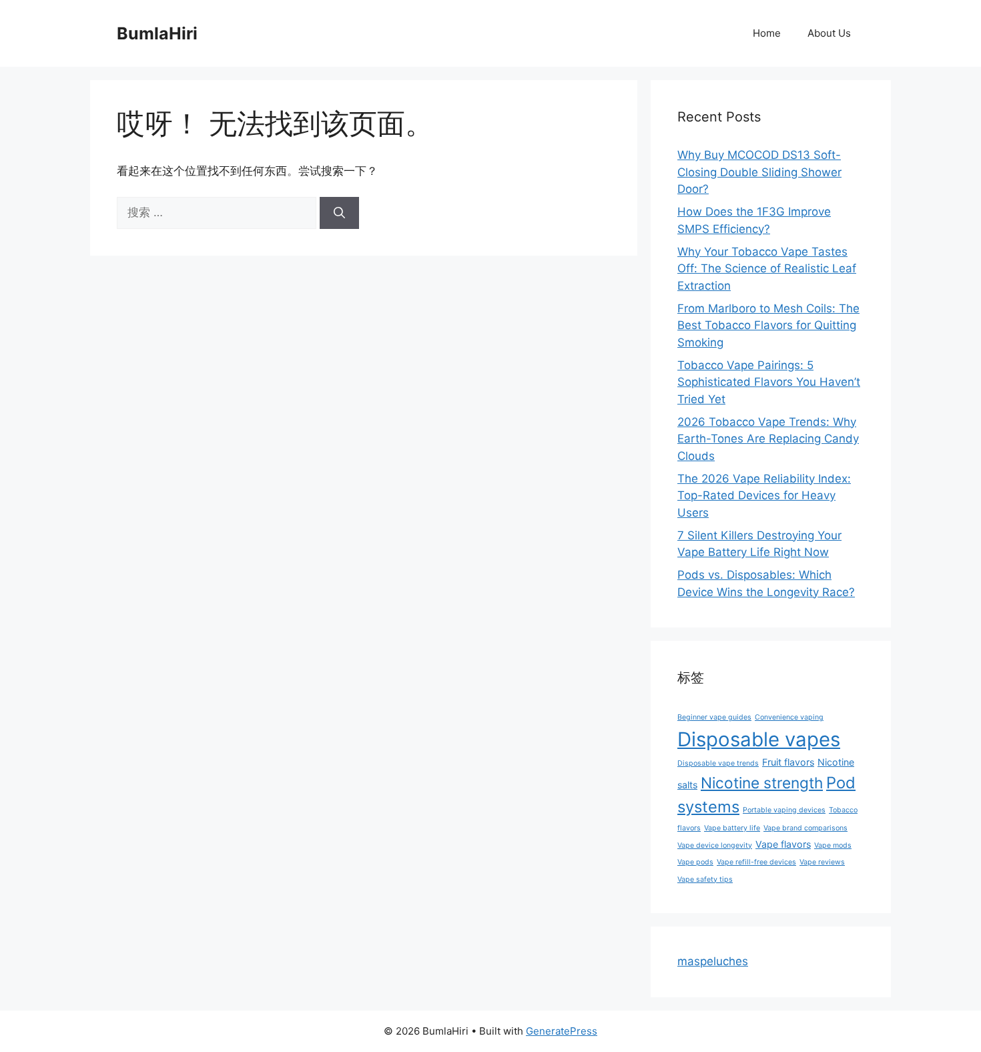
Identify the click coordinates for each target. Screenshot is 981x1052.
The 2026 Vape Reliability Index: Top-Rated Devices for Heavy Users (764, 495)
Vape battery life (732, 828)
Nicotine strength (762, 783)
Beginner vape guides (714, 717)
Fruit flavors (788, 762)
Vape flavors (783, 844)
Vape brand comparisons (805, 828)
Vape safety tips (705, 879)
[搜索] (339, 213)
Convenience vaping (789, 717)
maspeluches (712, 961)
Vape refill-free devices (756, 862)
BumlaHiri (157, 33)
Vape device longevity (714, 845)
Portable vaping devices (784, 810)
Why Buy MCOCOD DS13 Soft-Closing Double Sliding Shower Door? (759, 172)
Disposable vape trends (718, 763)
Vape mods (833, 845)
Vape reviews (822, 862)
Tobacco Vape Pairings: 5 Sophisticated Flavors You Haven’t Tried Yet (768, 382)
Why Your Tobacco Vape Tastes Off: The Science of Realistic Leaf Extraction (766, 268)
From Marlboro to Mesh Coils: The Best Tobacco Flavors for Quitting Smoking (768, 325)
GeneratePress (561, 1031)
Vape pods (695, 862)
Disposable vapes (758, 739)
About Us (829, 33)
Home (767, 33)
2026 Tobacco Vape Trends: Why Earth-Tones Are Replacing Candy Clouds (768, 439)
